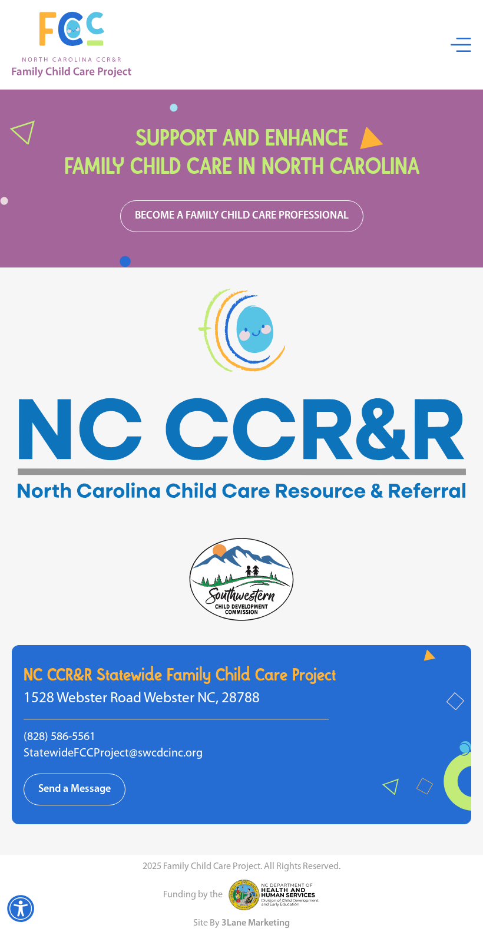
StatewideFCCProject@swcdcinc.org (113, 753)
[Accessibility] (20, 908)
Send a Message (74, 789)
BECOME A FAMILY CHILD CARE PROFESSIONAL (242, 216)
